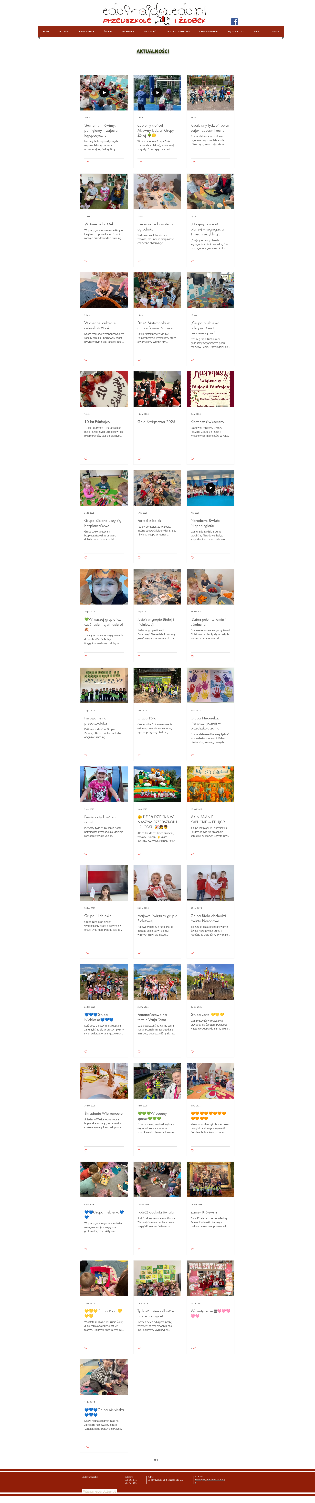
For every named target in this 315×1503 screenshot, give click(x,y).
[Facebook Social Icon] (234, 21)
